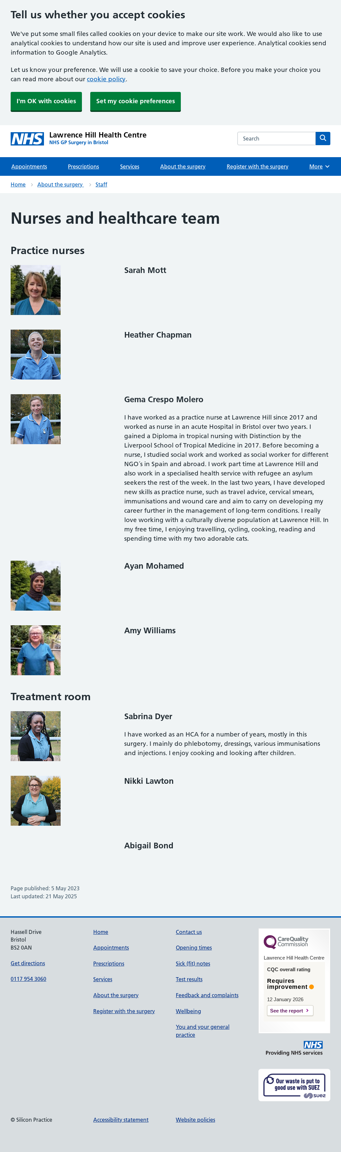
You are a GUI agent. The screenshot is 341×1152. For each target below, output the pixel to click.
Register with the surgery (257, 166)
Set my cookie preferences (135, 101)
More (318, 166)
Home (18, 184)
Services (129, 166)
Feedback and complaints (207, 995)
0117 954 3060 (28, 979)
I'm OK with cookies (46, 101)
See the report (286, 1010)
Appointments (29, 166)
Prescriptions (83, 166)
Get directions (28, 963)
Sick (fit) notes (193, 963)
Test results (189, 979)
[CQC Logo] (286, 947)
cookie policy (106, 79)
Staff (101, 184)
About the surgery (182, 166)
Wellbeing (188, 1011)
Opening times (194, 947)
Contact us (189, 932)
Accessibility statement (121, 1119)
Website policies (195, 1119)
